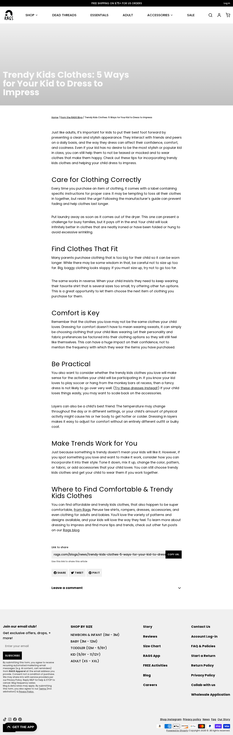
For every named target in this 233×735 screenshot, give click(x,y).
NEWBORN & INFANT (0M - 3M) (95, 634)
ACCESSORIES (158, 15)
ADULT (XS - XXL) (85, 661)
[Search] (209, 15)
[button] (20, 727)
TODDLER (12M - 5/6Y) (89, 648)
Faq (213, 719)
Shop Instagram (170, 719)
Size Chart (152, 646)
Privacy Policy (203, 675)
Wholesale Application (210, 694)
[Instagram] (10, 719)
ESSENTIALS (99, 15)
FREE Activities (155, 665)
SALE (191, 15)
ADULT (128, 15)
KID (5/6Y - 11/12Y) (85, 654)
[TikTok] (5, 719)
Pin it (96, 573)
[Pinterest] (20, 719)
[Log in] (217, 15)
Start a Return (203, 655)
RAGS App (151, 655)
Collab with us (203, 685)
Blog (147, 675)
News (206, 719)
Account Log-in (204, 636)
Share (61, 573)
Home (55, 117)
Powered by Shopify (177, 730)
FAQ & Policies (203, 646)
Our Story (224, 719)
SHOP (29, 15)
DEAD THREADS (64, 15)
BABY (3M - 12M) (84, 641)
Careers (150, 685)
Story (147, 626)
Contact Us (200, 626)
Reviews (150, 636)
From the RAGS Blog (71, 117)
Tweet (79, 573)
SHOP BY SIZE (81, 626)
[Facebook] (15, 719)
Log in (227, 3)
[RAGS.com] (9, 15)
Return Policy (202, 665)
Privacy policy (192, 719)
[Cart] (226, 15)
